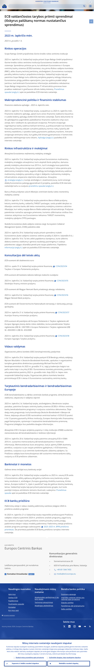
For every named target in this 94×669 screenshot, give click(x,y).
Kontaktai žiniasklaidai (17, 574)
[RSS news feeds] (90, 626)
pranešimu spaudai (37, 186)
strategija (11, 180)
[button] (90, 2)
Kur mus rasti (13, 610)
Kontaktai (12, 607)
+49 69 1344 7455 (64, 570)
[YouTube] (79, 626)
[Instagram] (74, 626)
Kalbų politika (66, 609)
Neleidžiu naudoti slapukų (68, 663)
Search (84, 6)
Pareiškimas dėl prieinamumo (72, 606)
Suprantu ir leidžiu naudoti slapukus (25, 663)
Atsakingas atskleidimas (44, 606)
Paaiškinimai (13, 601)
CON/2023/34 (61, 266)
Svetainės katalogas (9, 615)
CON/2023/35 (62, 281)
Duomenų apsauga (68, 594)
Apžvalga (42, 138)
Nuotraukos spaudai (16, 604)
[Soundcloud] (85, 626)
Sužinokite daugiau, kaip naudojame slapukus (65, 657)
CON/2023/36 (62, 295)
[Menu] (90, 6)
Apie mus (12, 594)
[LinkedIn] (69, 626)
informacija (9, 248)
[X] (64, 626)
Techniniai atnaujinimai (44, 602)
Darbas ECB (12, 598)
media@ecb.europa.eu (66, 574)
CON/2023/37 (63, 313)
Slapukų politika (67, 603)
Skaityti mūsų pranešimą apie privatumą (30, 657)
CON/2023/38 (63, 336)
